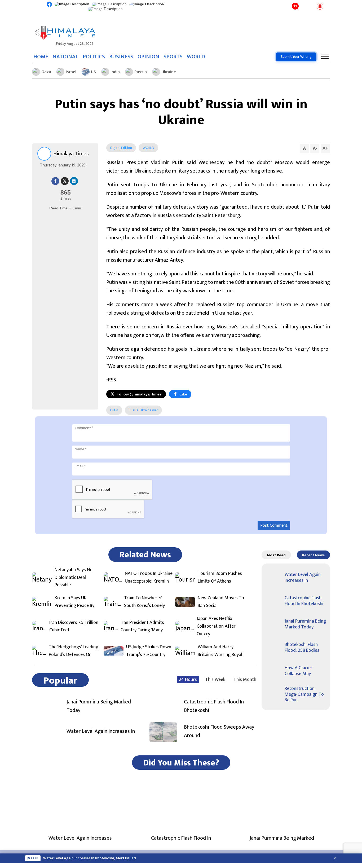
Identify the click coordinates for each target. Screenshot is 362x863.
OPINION (148, 56)
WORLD (196, 56)
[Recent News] (303, 6)
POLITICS (94, 56)
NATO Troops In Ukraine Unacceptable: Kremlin (149, 577)
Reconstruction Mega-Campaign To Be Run (304, 694)
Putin (114, 410)
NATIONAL (65, 56)
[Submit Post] (311, 6)
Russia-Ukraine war (143, 410)
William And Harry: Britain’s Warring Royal (220, 651)
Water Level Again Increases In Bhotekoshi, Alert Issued (89, 858)
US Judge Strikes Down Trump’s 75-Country (148, 651)
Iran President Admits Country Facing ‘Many (142, 626)
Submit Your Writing (296, 57)
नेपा (295, 6)
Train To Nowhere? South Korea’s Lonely (144, 602)
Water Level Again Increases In (101, 731)
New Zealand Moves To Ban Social (221, 602)
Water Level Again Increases (80, 838)
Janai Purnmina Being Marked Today (99, 706)
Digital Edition (121, 148)
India (115, 72)
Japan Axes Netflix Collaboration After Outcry (216, 626)
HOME (40, 56)
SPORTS (173, 56)
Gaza (46, 72)
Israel (71, 72)
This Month (244, 679)
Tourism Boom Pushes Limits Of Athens (220, 577)
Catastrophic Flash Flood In (181, 838)
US (93, 72)
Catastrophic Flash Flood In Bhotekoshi (214, 706)
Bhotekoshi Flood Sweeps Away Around (219, 731)
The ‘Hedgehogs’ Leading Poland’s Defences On (73, 651)
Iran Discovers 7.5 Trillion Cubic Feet (73, 626)
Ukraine (168, 72)
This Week (215, 679)
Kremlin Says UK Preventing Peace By (74, 602)
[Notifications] (320, 6)
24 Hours (188, 679)
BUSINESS (121, 56)
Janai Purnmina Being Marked (282, 838)
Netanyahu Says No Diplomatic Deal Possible (73, 577)
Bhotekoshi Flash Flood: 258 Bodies (302, 647)
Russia (140, 72)
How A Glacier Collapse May (298, 671)
